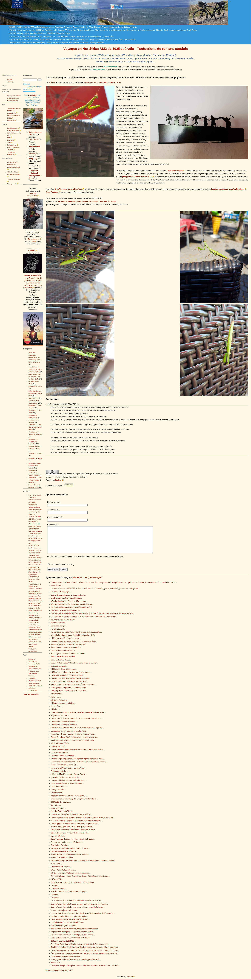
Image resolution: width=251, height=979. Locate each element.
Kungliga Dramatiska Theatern (63, 811)
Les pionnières (12, 145)
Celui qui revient (33, 671)
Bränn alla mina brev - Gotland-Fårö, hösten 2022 (35, 393)
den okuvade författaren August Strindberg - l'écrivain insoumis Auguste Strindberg (83, 817)
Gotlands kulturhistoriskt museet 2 (65, 722)
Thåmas (52, 82)
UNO (33, 241)
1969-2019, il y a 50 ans (61, 802)
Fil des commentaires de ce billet (60, 971)
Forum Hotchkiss (12, 162)
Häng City (33, 159)
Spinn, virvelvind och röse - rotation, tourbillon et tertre (35, 613)
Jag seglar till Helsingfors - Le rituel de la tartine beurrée (73, 932)
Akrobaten (33, 154)
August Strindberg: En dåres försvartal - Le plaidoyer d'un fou (75, 737)
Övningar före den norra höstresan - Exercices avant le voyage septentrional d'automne (84, 953)
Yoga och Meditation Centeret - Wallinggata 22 (69, 796)
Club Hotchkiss (12, 172)
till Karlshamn (57, 694)
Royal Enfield (11, 113)
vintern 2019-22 (33, 398)
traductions (32, 95)
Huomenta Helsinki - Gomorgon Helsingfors (68, 922)
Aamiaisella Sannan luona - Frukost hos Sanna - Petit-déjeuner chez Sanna (80, 876)
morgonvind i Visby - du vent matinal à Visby (68, 780)
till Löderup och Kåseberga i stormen (65, 638)
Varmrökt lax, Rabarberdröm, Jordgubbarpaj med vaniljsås (73, 635)
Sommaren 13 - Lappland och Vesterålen (33, 441)
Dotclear (130, 977)
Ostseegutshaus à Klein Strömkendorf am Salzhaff (71, 938)
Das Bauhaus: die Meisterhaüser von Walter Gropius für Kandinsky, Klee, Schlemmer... (85, 617)
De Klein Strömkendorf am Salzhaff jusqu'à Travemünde (73, 935)
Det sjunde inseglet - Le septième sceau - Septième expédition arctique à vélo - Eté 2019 (85, 966)
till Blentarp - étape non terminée (64, 669)
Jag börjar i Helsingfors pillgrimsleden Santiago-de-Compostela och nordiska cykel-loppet (85, 947)
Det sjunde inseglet (174, 171)
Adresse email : (53, 510)
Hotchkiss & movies (13, 174)
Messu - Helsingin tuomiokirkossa (64, 910)
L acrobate (31, 678)
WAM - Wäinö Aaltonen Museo (63, 870)
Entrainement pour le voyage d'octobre (66, 956)
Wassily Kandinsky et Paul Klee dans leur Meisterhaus (72, 604)
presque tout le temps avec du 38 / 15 (137, 177)
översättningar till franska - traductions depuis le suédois (35, 369)
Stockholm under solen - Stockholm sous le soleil (70, 833)
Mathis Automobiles (13, 130)
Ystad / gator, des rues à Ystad (63, 657)
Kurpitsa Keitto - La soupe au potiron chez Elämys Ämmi (73, 882)
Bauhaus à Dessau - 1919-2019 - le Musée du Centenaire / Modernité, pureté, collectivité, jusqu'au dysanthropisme (95, 589)
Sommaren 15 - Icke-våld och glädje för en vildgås (35, 427)
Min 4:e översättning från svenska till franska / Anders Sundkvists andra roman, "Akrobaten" (34, 622)
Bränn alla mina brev (34, 669)
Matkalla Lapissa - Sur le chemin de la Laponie (69, 891)
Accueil (9, 79)
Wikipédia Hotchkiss (13, 179)
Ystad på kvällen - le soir (61, 660)
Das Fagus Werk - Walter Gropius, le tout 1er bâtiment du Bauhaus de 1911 (80, 944)
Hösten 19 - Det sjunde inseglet (96, 82)
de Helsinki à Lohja (59, 888)
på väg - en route (58, 790)
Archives (10, 82)
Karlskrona (56, 697)
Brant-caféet (56, 963)
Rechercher (27, 76)
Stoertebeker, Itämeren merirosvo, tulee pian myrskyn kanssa (75, 929)
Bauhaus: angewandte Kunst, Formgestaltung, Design (72, 607)
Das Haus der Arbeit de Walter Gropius (66, 610)
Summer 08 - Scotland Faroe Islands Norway (33, 473)
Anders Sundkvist (34, 664)
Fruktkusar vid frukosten (61, 771)
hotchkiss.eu (11, 164)
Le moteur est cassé (59, 666)
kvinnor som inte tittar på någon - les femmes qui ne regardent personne (79, 762)
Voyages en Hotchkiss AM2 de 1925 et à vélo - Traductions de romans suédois (125, 49)
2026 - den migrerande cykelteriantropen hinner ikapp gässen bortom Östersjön (34, 357)
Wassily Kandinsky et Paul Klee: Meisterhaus (69, 601)
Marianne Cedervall (34, 681)
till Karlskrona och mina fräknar (63, 703)
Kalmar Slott (56, 706)
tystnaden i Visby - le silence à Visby (66, 777)
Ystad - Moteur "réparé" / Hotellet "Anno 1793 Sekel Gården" (74, 663)
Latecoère (10, 140)
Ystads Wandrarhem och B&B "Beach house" (69, 644)
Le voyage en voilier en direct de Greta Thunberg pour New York (76, 960)
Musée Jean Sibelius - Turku (62, 858)
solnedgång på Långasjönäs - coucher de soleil (69, 688)
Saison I (34, 171)
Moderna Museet (58, 808)
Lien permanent (115, 82)
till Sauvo (55, 885)
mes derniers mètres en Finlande (64, 851)
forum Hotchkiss (12, 100)
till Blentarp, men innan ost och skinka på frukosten (71, 672)
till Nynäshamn (57, 793)
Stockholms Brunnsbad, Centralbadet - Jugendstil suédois (73, 830)
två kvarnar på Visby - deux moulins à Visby (68, 768)
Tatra (9, 142)
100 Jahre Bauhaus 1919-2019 (63, 941)
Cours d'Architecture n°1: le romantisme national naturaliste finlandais (78, 907)
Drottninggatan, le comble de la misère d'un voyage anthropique (76, 824)
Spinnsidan (33, 139)
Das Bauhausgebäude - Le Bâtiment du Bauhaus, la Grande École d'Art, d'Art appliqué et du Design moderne (93, 613)
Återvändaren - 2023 (35, 386)
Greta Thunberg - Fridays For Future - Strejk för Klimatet (73, 839)
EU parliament (33, 239)
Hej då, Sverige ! (58, 629)
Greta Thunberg (52, 192)
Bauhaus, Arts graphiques (61, 592)
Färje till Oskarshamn (60, 715)
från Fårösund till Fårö (60, 753)
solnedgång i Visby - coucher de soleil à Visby (69, 731)
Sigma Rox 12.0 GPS (35, 685)
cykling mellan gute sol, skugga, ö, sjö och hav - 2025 (34, 376)
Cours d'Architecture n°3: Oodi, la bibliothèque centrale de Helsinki (77, 901)
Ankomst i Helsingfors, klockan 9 (64, 926)
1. (46, 404)
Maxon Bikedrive (33, 683)
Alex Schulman (33, 661)
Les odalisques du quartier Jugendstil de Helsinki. (70, 919)
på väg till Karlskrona (60, 700)
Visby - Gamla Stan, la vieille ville (64, 765)
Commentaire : (52, 525)
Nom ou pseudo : (53, 502)
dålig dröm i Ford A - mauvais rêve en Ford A (68, 774)
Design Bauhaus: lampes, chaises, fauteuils (68, 595)
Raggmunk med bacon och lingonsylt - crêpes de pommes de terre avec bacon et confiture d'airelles (35, 560)
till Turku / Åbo (57, 879)
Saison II (34, 173)
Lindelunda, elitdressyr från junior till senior (68, 675)
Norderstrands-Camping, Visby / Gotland (67, 783)
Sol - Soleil (56, 805)
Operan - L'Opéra (58, 836)
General (31, 482)
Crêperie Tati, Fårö (59, 746)
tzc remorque (32, 690)
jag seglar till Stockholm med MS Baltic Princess (70, 848)
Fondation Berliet (12, 128)
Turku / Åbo (56, 864)
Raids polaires (11, 184)
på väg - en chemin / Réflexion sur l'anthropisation (70, 873)
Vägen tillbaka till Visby (60, 743)
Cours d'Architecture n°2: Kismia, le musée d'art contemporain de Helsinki (79, 904)
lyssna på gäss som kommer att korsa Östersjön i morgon (74, 684)
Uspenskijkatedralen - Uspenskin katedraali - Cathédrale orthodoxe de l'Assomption (83, 913)
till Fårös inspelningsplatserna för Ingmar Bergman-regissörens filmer (77, 759)
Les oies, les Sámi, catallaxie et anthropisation (69, 681)
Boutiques (55, 898)
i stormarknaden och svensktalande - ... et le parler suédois (74, 641)
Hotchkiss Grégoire (13, 167)
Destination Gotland (59, 787)
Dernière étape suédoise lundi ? (63, 651)
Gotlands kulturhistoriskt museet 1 (65, 725)
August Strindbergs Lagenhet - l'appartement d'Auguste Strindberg (76, 820)
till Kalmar (55, 709)
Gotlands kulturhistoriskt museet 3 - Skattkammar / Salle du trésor (77, 718)
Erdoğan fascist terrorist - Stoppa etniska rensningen (71, 814)
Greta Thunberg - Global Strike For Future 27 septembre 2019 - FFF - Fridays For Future (85, 950)
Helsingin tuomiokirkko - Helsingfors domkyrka (69, 916)
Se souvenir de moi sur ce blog (62, 565)
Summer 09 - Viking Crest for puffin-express (34, 465)
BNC (8, 137)
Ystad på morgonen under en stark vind (66, 647)
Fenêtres (55, 895)
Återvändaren (34, 147)
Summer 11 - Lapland (35, 453)
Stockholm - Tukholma (60, 845)
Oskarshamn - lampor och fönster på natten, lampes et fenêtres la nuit (78, 712)
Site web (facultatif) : (55, 517)
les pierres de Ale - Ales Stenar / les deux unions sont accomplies (76, 632)
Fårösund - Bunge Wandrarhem (63, 756)
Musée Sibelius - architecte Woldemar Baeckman (70, 854)
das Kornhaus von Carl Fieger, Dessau (66, 598)
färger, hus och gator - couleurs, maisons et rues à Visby (73, 734)
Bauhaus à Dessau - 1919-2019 (63, 620)
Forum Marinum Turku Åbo (62, 867)
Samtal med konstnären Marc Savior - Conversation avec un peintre (77, 728)
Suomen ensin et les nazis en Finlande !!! (67, 842)
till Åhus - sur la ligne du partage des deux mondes (71, 678)
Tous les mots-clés (30, 695)
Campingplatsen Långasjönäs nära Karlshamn (69, 691)
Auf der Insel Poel (58, 623)
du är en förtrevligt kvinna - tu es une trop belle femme (72, 827)
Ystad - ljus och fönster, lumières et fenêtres (68, 654)
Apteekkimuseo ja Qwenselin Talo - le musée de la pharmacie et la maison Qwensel (83, 861)
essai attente (56, 586)
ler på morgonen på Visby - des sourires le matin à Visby (73, 740)
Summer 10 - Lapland (35, 458)
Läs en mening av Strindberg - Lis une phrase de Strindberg (74, 799)
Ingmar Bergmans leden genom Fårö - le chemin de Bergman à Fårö (77, 749)
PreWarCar (11, 120)
